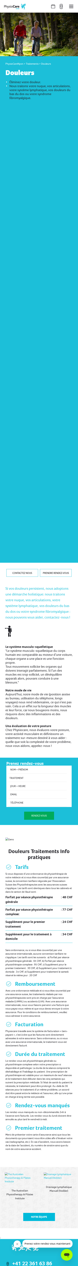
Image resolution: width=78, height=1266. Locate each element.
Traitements (32, 63)
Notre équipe (39, 1216)
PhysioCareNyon (14, 63)
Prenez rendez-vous (25, 763)
